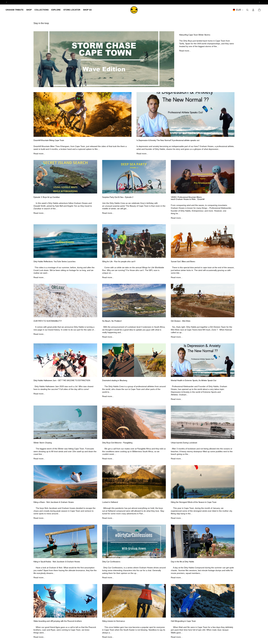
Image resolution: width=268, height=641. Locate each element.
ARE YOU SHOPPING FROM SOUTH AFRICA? (134, 349)
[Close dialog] (173, 294)
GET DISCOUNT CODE (134, 341)
